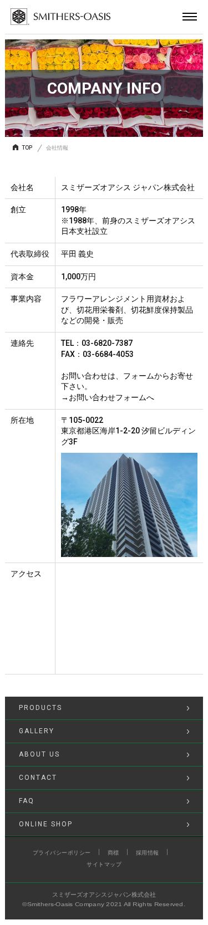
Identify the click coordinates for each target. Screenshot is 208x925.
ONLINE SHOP (46, 824)
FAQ (26, 801)
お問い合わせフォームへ (111, 397)
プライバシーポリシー (62, 853)
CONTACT (38, 777)
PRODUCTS (40, 708)
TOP (27, 148)
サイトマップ (104, 864)
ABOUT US (39, 754)
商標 (113, 853)
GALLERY (36, 731)
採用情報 (147, 853)
